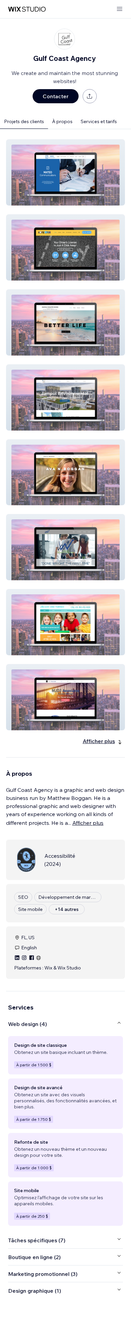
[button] (65, 172)
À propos (62, 121)
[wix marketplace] (27, 9)
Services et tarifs (99, 121)
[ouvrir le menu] (120, 9)
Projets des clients (24, 121)
